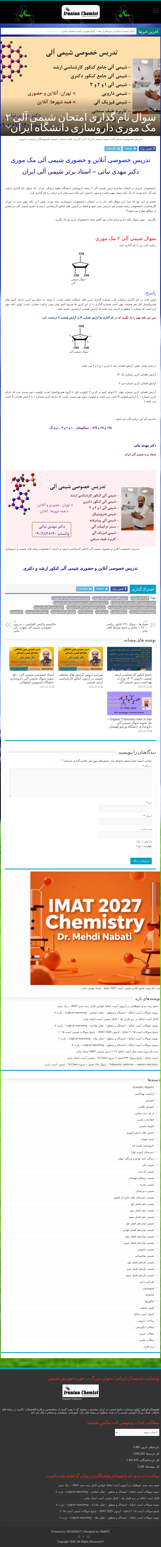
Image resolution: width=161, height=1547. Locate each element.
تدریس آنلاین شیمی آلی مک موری (111, 598)
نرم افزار (149, 1346)
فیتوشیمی (148, 1288)
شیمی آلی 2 (86, 612)
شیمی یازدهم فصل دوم (140, 1268)
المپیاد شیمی (146, 1126)
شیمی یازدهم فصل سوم (140, 1275)
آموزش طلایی (146, 1106)
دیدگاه (147, 766)
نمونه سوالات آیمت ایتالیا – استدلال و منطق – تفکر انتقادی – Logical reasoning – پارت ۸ (106, 1012)
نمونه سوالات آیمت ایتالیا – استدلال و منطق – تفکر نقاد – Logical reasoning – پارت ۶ (108, 1038)
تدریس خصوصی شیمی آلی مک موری (86, 607)
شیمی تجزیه (147, 1184)
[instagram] (88, 1536)
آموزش (142, 109)
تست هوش (147, 1139)
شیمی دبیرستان (145, 1191)
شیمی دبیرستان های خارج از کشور (134, 1197)
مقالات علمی (146, 1340)
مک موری (17, 612)
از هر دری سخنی (144, 1113)
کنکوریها (149, 1301)
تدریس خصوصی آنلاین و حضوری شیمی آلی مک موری (81, 602)
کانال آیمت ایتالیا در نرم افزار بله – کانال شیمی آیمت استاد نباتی (98, 31)
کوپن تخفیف (147, 1307)
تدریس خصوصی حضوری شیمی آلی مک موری (132, 607)
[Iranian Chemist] (80, 11)
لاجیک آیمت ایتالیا (144, 1314)
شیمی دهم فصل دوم (142, 1210)
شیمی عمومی (146, 1249)
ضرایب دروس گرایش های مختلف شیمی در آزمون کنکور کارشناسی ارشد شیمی (81, 678)
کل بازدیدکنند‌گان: (148, 1460)
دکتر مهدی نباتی (145, 445)
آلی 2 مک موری (140, 598)
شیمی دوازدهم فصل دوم (139, 1236)
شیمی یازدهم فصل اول (140, 1262)
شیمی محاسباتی (144, 1255)
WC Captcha (144, 841)
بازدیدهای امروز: (149, 1447)
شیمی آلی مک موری (37, 612)
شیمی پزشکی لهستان (141, 1178)
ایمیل (148, 816)
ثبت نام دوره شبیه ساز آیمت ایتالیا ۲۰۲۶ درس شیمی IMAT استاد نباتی (117, 1051)
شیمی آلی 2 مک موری (63, 612)
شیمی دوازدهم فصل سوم (139, 1242)
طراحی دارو (147, 1281)
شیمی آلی (102, 612)
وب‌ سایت (146, 828)
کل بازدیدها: (152, 1453)
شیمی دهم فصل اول (142, 1203)
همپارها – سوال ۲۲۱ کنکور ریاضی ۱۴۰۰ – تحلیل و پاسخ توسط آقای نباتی (127, 626)
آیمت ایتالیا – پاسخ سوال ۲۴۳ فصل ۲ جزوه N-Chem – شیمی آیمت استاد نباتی (112, 1057)
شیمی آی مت (146, 1171)
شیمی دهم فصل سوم (141, 1216)
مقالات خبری (146, 1333)
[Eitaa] (79, 1536)
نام (149, 803)
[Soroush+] (83, 1536)
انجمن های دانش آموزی (140, 1132)
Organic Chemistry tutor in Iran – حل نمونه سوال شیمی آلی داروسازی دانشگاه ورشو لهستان (129, 722)
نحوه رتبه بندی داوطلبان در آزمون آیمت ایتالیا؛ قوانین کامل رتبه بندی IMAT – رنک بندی (107, 1006)
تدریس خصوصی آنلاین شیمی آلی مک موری (134, 602)
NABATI (105, 1531)
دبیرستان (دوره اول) (142, 1152)
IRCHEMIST (74, 1531)
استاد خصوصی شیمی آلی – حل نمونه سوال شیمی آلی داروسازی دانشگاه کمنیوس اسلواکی (32, 678)
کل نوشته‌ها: (151, 1466)
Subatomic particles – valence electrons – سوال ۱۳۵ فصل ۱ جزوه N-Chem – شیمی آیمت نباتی (101, 1064)
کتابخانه (149, 1294)
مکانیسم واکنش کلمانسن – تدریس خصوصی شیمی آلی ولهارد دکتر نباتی (34, 626)
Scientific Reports (143, 1087)
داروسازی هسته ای (143, 1145)
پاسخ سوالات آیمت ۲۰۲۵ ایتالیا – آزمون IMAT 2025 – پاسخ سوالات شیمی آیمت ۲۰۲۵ (108, 1032)
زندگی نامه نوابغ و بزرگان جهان (136, 1158)
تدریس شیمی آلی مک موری (49, 607)
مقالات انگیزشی (144, 1327)
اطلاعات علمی (145, 1119)
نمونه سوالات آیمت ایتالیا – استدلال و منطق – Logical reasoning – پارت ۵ (115, 1045)
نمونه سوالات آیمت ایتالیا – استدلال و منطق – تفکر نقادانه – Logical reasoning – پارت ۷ (106, 1025)
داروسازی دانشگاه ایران (143, 612)
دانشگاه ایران (119, 612)
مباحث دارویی (146, 1320)
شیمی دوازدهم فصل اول (140, 1223)
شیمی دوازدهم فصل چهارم (138, 1229)
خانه (151, 109)
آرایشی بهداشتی (144, 1093)
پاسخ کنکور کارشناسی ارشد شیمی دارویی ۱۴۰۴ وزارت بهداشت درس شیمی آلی (133, 678)
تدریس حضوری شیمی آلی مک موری (71, 598)
